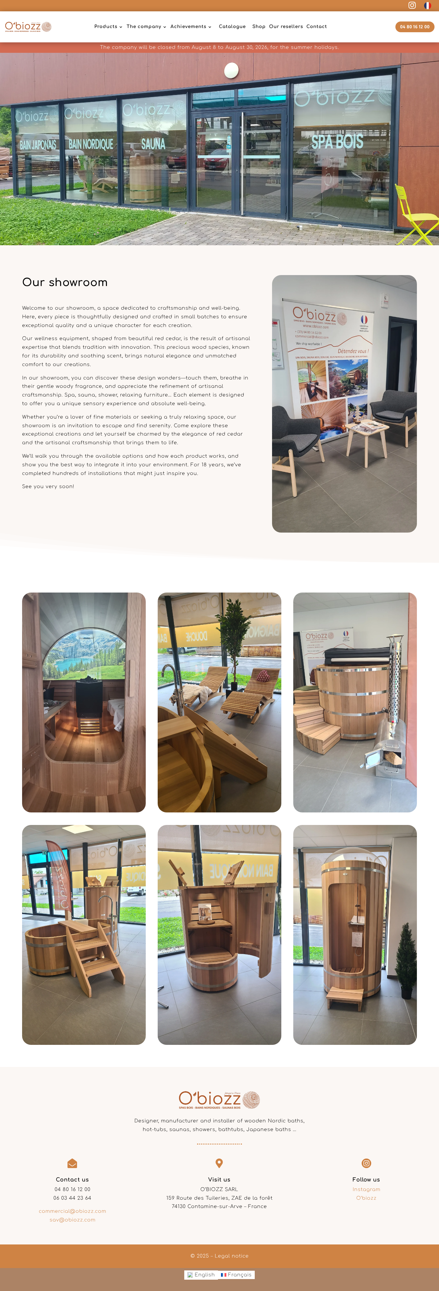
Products (105, 26)
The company (144, 26)
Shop (259, 26)
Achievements (188, 26)
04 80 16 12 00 (415, 26)
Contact (316, 26)
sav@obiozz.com (73, 1220)
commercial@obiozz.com (72, 1211)
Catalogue (232, 26)
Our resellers (286, 26)
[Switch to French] (427, 6)
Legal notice (232, 1256)
